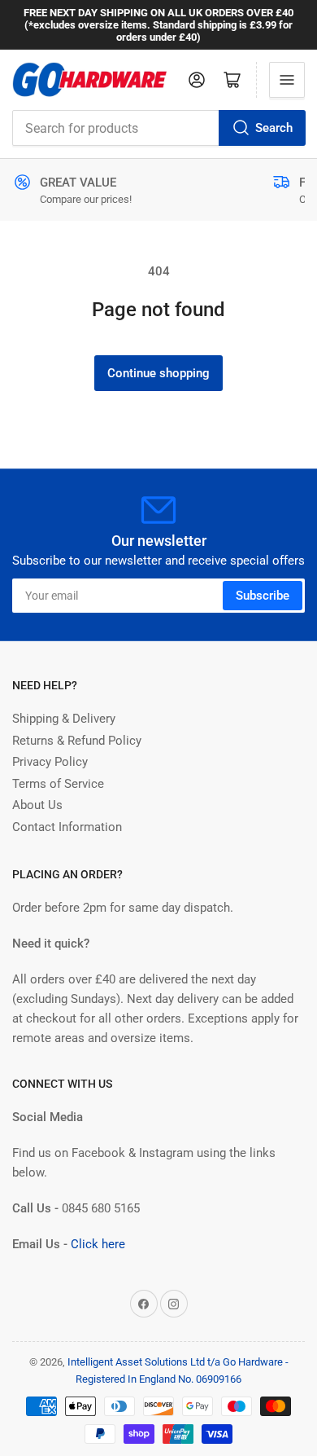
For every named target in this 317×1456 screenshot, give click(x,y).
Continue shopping (158, 373)
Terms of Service (58, 783)
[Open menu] (287, 80)
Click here (98, 1244)
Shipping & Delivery (63, 718)
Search (274, 128)
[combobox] (158, 128)
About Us (37, 805)
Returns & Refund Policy (76, 740)
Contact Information (67, 827)
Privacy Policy (50, 761)
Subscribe (262, 595)
